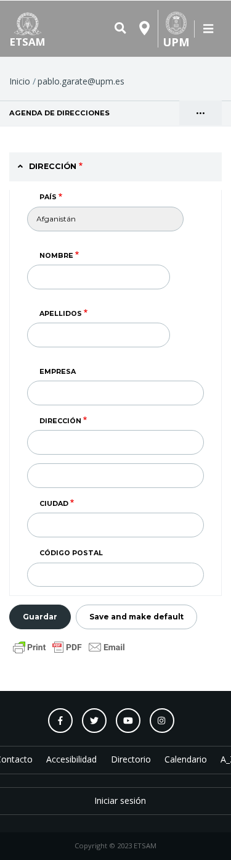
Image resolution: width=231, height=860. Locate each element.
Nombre (56, 255)
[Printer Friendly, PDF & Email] (69, 646)
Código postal (71, 552)
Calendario (185, 759)
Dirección (60, 420)
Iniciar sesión (120, 800)
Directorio (131, 759)
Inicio (19, 81)
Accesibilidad (71, 759)
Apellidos (60, 313)
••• (200, 113)
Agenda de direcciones (93, 113)
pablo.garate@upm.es (81, 81)
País (48, 196)
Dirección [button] (52, 166)
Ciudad (53, 503)
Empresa (57, 371)
